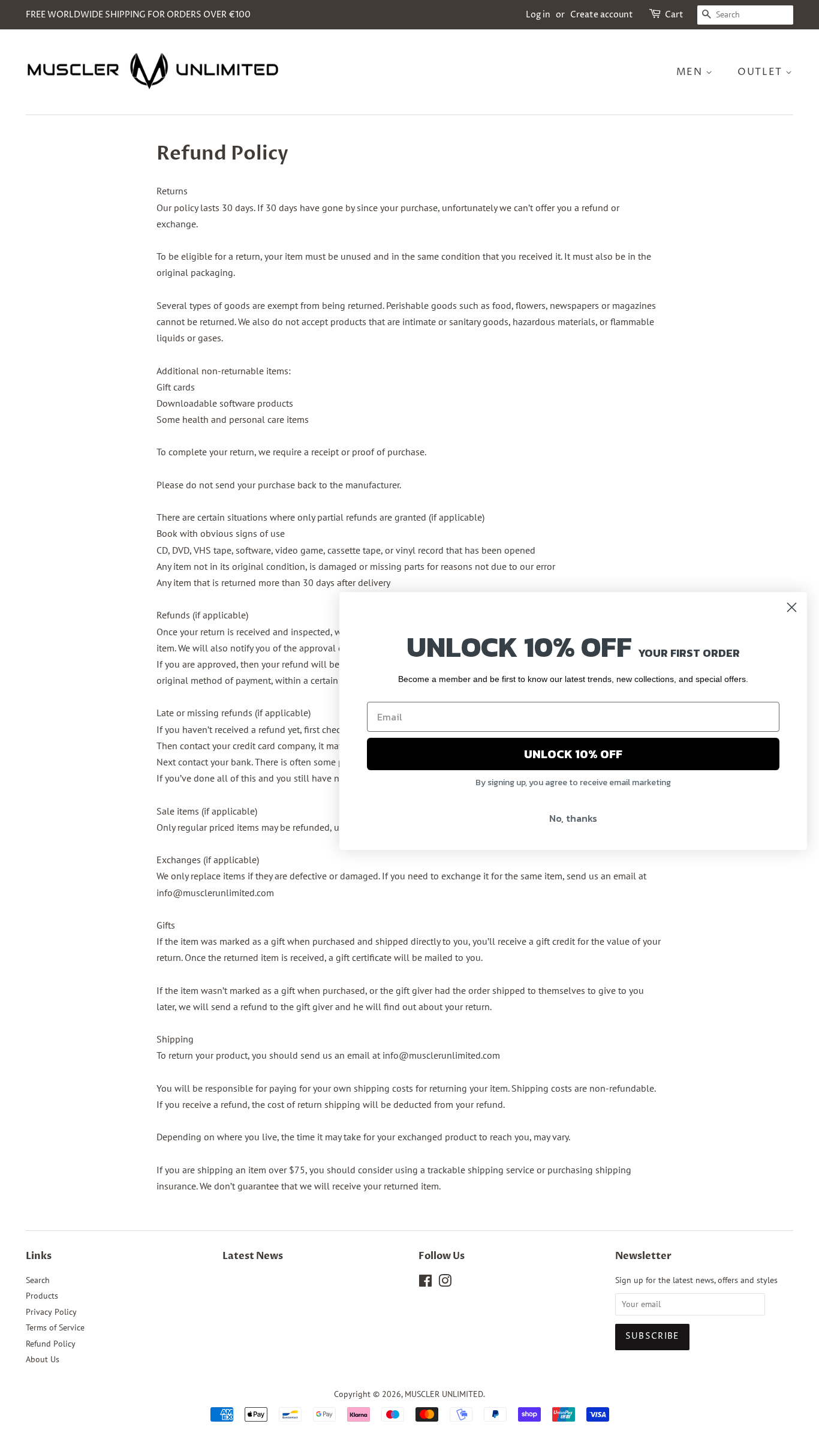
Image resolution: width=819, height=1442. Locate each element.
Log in (538, 14)
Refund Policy (51, 1343)
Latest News (252, 1256)
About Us (42, 1359)
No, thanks (573, 818)
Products (42, 1295)
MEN (691, 72)
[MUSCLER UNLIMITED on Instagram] (444, 1283)
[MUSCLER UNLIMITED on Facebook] (425, 1283)
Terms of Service (55, 1327)
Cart (674, 14)
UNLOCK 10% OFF (573, 754)
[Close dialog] (791, 607)
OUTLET (761, 72)
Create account (601, 14)
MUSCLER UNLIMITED (444, 1394)
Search (38, 1280)
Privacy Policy (51, 1311)
